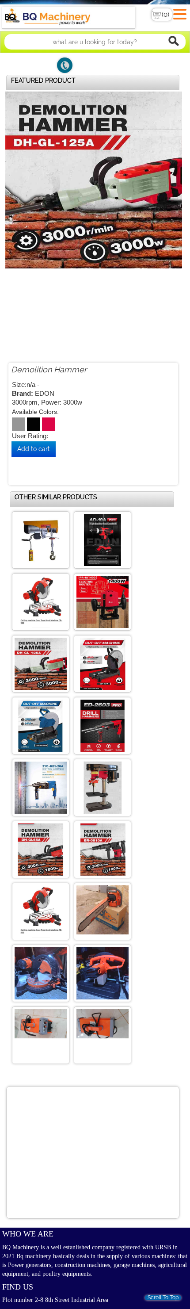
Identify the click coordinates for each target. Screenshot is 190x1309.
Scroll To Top (163, 1297)
